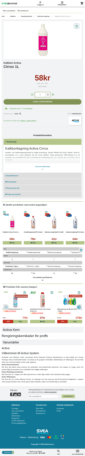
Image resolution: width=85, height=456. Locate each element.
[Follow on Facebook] (12, 395)
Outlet (59, 411)
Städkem (13, 16)
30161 (16, 114)
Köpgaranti (15, 418)
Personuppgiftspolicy (19, 423)
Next (79, 307)
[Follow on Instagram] (15, 395)
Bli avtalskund (41, 411)
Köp (13, 243)
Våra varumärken (18, 411)
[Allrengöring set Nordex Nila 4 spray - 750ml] (69, 300)
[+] (53, 94)
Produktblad (11, 182)
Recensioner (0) (13, 188)
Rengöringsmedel (26, 16)
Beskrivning (11, 142)
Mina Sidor (39, 408)
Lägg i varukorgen (42, 102)
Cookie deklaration (18, 421)
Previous (6, 307)
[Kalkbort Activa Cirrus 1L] (42, 40)
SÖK (58, 454)
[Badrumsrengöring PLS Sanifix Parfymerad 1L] (54, 223)
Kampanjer (60, 408)
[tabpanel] (42, 40)
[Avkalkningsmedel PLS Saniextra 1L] (33, 223)
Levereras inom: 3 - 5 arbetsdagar (21, 108)
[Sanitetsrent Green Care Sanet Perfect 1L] (42, 300)
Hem (3, 16)
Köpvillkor (15, 413)
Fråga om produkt (14, 194)
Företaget (15, 408)
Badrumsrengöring (43, 16)
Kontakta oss (40, 413)
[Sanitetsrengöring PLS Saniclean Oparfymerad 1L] (75, 223)
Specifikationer (12, 176)
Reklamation (16, 416)
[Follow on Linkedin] (19, 395)
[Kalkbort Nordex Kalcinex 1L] (15, 300)
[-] (32, 94)
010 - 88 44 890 (40, 453)
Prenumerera (68, 396)
